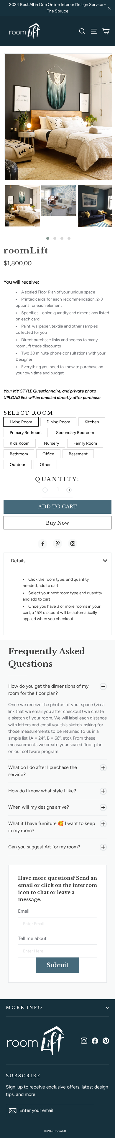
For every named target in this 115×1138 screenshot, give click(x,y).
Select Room (28, 413)
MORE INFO (24, 1007)
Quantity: (57, 479)
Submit (58, 965)
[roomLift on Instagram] (84, 1040)
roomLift (26, 250)
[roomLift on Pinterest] (106, 1040)
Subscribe (23, 1075)
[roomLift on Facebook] (95, 1040)
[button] (47, 238)
